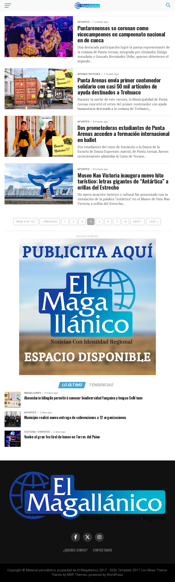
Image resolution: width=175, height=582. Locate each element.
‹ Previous (49, 221)
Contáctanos (102, 550)
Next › (137, 221)
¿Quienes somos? (75, 550)
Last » (153, 221)
